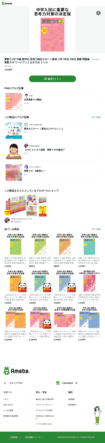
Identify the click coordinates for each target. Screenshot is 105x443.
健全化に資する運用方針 (45, 399)
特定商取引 (72, 405)
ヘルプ (5, 399)
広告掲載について (32, 437)
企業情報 (14, 437)
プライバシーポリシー (44, 405)
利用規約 (71, 399)
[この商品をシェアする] (98, 13)
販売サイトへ (54, 78)
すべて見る (96, 117)
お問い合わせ (8, 405)
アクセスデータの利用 (44, 410)
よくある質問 (8, 410)
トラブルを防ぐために (44, 424)
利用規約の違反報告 (10, 416)
